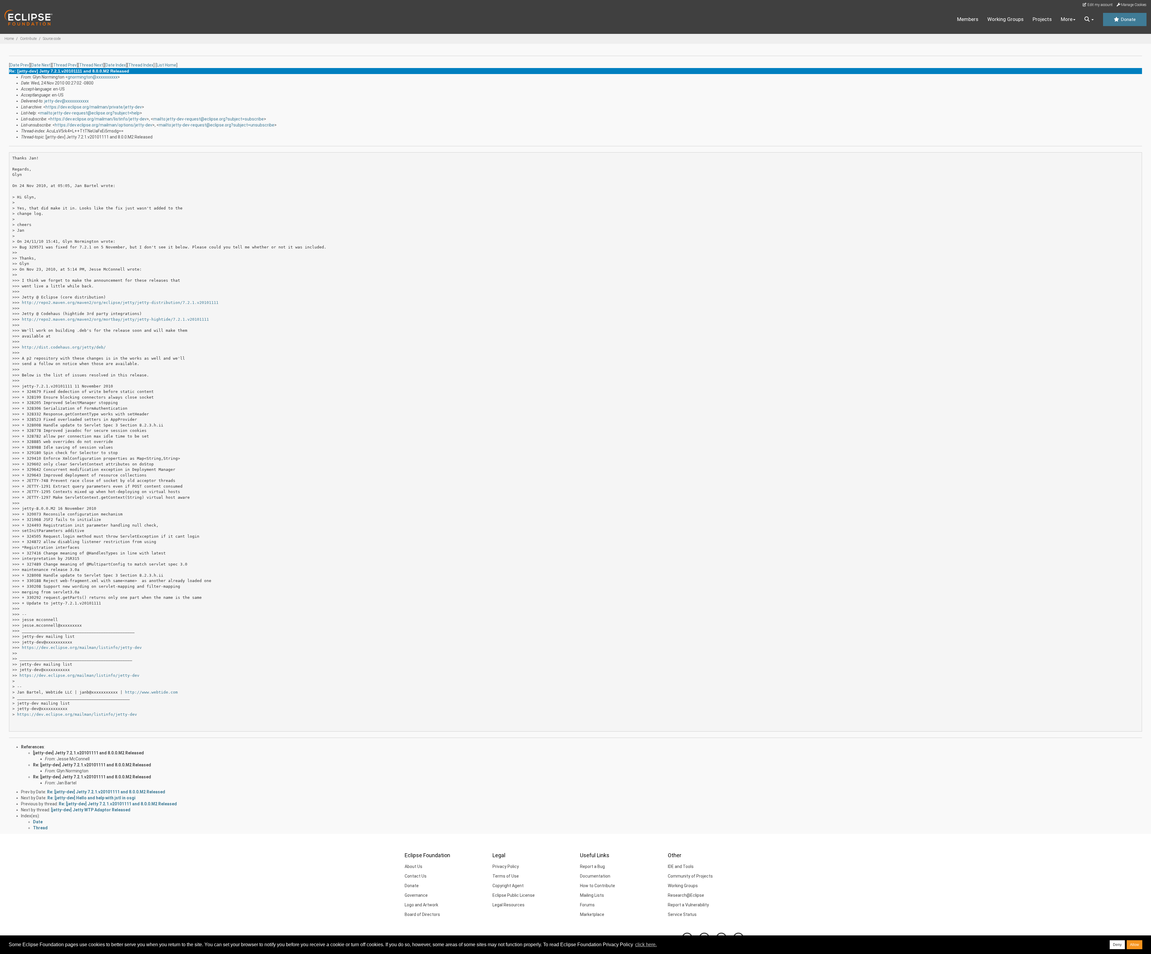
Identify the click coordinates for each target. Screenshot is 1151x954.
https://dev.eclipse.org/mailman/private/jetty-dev (94, 107)
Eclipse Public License (513, 895)
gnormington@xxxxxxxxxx (92, 77)
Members (967, 19)
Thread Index (140, 65)
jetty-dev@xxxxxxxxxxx (66, 101)
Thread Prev (65, 65)
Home (9, 39)
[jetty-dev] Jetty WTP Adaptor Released (90, 809)
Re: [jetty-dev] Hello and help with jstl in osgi (91, 797)
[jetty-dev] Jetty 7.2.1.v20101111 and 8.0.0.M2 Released (88, 752)
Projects (1042, 19)
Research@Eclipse (686, 895)
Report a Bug (592, 866)
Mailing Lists (592, 895)
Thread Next (91, 65)
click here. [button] (646, 944)
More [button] (1066, 19)
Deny (1117, 945)
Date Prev (19, 65)
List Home (166, 65)
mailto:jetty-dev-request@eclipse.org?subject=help (90, 113)
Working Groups (1005, 19)
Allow (1134, 945)
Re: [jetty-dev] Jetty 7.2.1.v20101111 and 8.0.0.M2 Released (92, 764)
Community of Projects (690, 876)
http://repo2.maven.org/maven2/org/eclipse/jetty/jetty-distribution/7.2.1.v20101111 (120, 302)
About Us (413, 866)
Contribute (28, 39)
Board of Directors (422, 914)
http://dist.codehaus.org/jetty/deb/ (64, 347)
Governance (416, 895)
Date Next (41, 65)
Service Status (682, 914)
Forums (587, 904)
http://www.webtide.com (151, 692)
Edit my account (1100, 5)
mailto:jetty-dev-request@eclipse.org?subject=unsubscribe (216, 125)
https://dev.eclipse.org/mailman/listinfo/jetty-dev (98, 119)
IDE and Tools (681, 866)
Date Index (116, 65)
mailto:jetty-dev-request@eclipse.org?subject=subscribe (208, 119)
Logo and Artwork (421, 904)
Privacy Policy (505, 866)
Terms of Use (505, 876)
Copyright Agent (508, 885)
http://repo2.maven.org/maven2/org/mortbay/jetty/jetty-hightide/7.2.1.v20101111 (115, 319)
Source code (52, 39)
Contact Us (416, 876)
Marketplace (592, 914)
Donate (1128, 19)
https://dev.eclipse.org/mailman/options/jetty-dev (103, 125)
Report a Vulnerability (688, 904)
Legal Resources (508, 904)
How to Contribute (597, 885)
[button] (1089, 19)
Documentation (595, 876)
